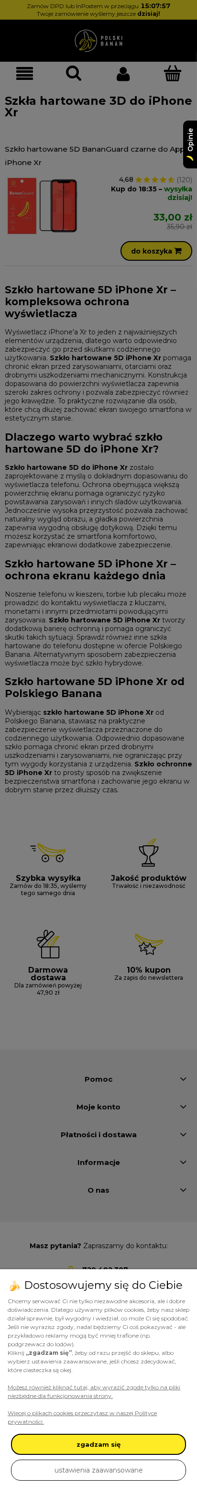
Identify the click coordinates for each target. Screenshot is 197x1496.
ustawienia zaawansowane (99, 1470)
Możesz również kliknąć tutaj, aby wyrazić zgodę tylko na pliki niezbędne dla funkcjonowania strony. (94, 1391)
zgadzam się (98, 1444)
